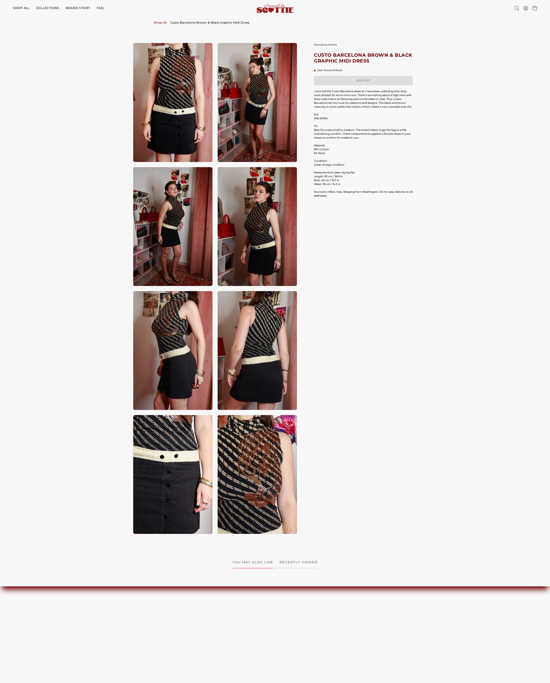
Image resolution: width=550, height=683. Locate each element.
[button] (516, 8)
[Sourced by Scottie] (275, 8)
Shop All (160, 22)
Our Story (286, 613)
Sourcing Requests (292, 624)
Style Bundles (289, 630)
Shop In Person (290, 619)
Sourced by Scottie (325, 44)
